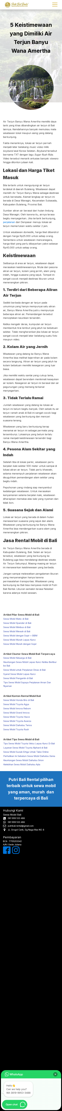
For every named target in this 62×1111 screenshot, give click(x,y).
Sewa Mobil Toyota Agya (16, 704)
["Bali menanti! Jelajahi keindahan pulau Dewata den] (31, 921)
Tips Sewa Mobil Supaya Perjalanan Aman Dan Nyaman (27, 684)
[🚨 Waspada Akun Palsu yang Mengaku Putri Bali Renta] (31, 1052)
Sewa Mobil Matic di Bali (15, 618)
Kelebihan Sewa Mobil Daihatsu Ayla (21, 764)
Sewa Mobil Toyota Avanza (17, 721)
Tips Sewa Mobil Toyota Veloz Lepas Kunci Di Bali (29, 743)
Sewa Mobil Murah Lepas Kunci (19, 639)
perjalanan (9, 222)
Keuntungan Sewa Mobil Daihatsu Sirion (23, 760)
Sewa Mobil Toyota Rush (16, 729)
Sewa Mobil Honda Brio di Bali (18, 700)
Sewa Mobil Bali (12, 814)
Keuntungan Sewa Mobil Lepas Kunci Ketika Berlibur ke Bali (30, 664)
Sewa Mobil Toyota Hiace (16, 716)
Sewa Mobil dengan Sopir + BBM (20, 635)
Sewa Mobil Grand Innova (16, 712)
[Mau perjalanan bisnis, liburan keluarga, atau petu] (31, 954)
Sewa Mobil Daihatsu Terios (17, 725)
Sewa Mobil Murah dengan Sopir (20, 644)
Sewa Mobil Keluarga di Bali (17, 657)
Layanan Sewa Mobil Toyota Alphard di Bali (25, 747)
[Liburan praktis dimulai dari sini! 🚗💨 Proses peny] (31, 1019)
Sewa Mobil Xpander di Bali (17, 623)
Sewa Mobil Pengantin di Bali (18, 678)
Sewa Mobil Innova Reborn (17, 708)
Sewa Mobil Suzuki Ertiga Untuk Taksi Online (26, 751)
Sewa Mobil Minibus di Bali (17, 627)
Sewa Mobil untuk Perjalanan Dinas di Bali (24, 669)
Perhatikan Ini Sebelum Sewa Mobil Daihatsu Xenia (29, 756)
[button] (55, 1074)
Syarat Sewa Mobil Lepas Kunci (19, 674)
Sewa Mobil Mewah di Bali (16, 631)
